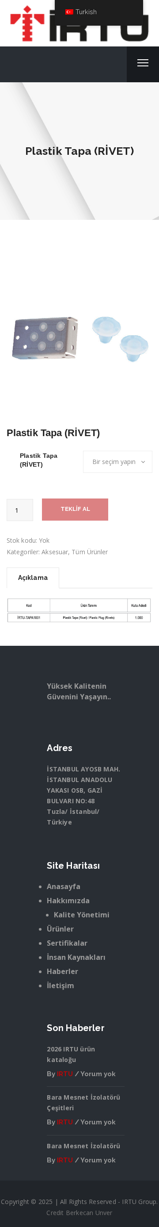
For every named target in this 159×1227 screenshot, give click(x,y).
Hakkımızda (68, 900)
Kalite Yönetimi (82, 915)
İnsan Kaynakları (76, 957)
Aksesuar (55, 552)
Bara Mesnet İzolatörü (83, 1146)
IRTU (65, 1074)
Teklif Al (75, 509)
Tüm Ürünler (90, 552)
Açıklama (33, 577)
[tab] (33, 577)
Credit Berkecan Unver (79, 1212)
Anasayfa (63, 886)
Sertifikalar (67, 943)
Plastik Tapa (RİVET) (38, 460)
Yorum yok (98, 1074)
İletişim (60, 985)
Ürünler (60, 929)
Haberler (62, 971)
